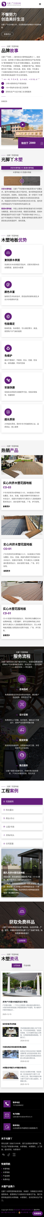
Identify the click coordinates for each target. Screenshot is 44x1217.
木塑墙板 (6, 1172)
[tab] (22, 801)
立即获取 (22, 940)
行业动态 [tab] (27, 965)
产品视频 (6, 1176)
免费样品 (6, 1179)
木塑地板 (6, 1169)
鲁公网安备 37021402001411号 (31, 1212)
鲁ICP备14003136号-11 (9, 1212)
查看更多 (7, 34)
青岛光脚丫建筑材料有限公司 (23, 1210)
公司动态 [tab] (16, 965)
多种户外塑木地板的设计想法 (15, 1001)
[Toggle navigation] (39, 4)
